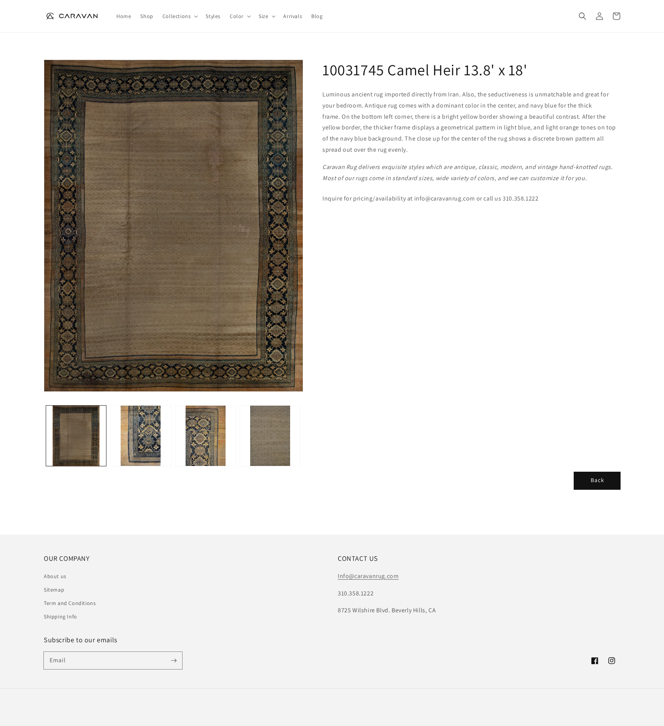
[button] (179, 16)
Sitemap (54, 589)
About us (55, 576)
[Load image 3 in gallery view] (205, 435)
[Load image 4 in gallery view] (270, 435)
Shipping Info (60, 616)
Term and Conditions (70, 603)
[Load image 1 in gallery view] (76, 435)
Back (597, 480)
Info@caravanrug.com (368, 576)
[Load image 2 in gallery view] (140, 435)
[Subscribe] (173, 660)
